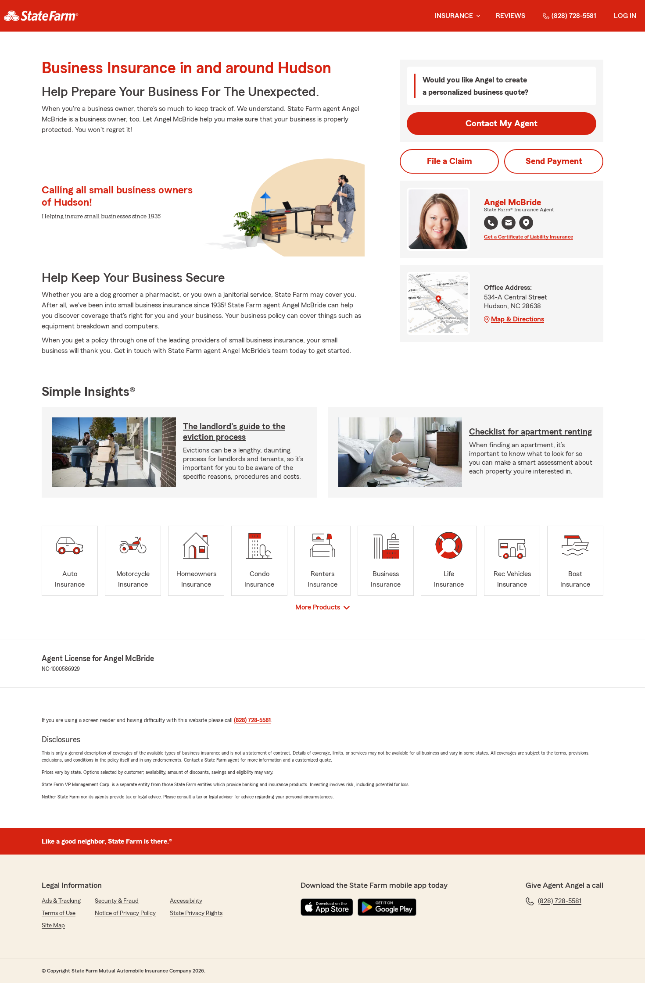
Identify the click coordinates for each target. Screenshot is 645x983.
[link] (41, 16)
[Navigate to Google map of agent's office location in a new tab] (526, 223)
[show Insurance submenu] (476, 16)
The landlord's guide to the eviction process (234, 432)
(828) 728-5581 (574, 15)
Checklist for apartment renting (530, 431)
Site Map (53, 925)
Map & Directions (517, 319)
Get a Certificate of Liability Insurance (528, 236)
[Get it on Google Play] (387, 907)
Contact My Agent (502, 123)
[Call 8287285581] (491, 223)
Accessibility (186, 901)
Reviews (510, 15)
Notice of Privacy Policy (125, 913)
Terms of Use (58, 913)
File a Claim (449, 161)
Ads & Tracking (61, 901)
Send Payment (554, 161)
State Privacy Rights (196, 913)
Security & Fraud (117, 901)
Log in (625, 15)
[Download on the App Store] (327, 907)
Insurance (454, 15)
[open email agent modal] (509, 224)
